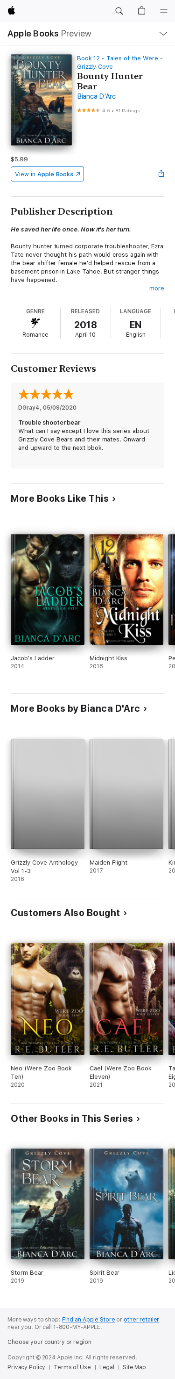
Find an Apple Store (88, 1319)
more (156, 288)
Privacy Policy (26, 1367)
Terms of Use (72, 1367)
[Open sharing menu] (161, 174)
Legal (106, 1367)
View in (44, 174)
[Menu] (164, 11)
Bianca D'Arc (96, 96)
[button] (119, 11)
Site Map (134, 1367)
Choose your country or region (49, 1342)
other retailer (141, 1319)
